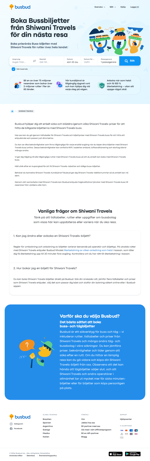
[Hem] (12, 111)
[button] (34, 61)
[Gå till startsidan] (19, 7)
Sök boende (22, 69)
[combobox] (20, 61)
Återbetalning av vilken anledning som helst (88, 250)
